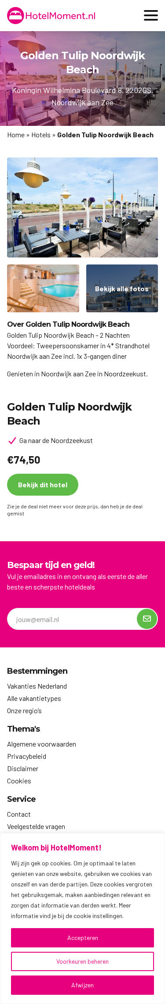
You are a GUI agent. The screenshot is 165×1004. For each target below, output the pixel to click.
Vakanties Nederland (37, 686)
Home (16, 134)
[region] (82, 918)
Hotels (41, 134)
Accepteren (82, 937)
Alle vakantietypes (34, 698)
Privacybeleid (26, 756)
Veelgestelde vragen (36, 826)
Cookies (19, 780)
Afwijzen (82, 985)
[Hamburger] (151, 15)
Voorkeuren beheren (82, 961)
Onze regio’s (24, 710)
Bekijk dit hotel (42, 484)
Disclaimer (22, 768)
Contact (19, 814)
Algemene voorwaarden (41, 744)
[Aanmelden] (147, 619)
